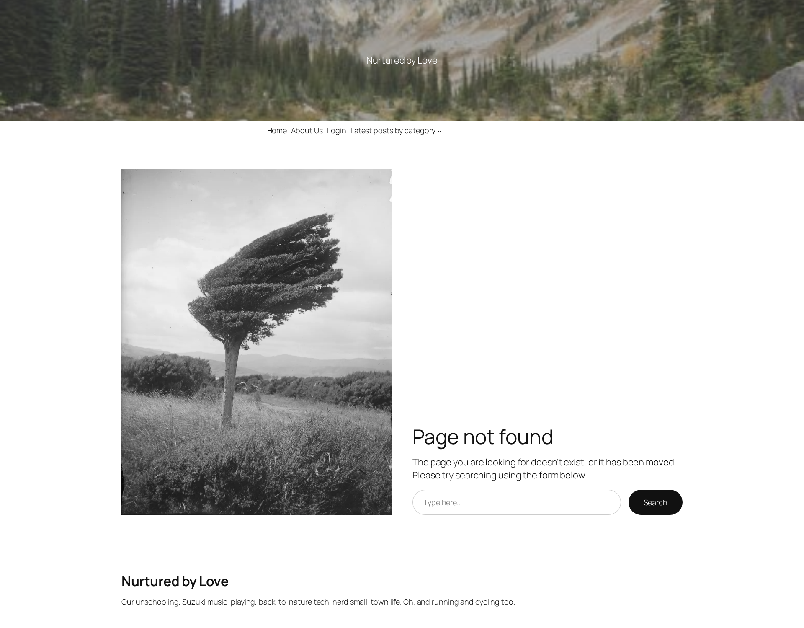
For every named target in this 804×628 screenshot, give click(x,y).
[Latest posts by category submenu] (439, 130)
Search (655, 502)
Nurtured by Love (174, 581)
